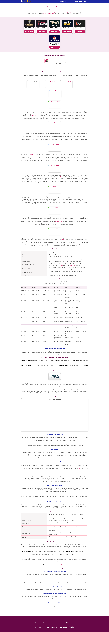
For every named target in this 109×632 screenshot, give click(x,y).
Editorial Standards (61, 622)
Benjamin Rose (56, 60)
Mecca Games (47, 12)
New (85, 1)
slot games (34, 115)
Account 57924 (52, 259)
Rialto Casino (32, 154)
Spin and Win (72, 265)
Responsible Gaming (54, 619)
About (36, 622)
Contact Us (46, 619)
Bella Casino (60, 176)
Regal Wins (60, 265)
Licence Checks (52, 622)
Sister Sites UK (63, 1)
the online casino (58, 221)
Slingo (80, 468)
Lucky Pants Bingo (60, 12)
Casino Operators (78, 1)
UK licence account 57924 (48, 13)
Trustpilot (63, 564)
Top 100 (70, 1)
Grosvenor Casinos (40, 12)
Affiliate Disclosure (70, 622)
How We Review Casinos (43, 622)
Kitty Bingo (52, 12)
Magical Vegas (69, 12)
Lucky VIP (64, 239)
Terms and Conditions (64, 619)
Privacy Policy (72, 619)
